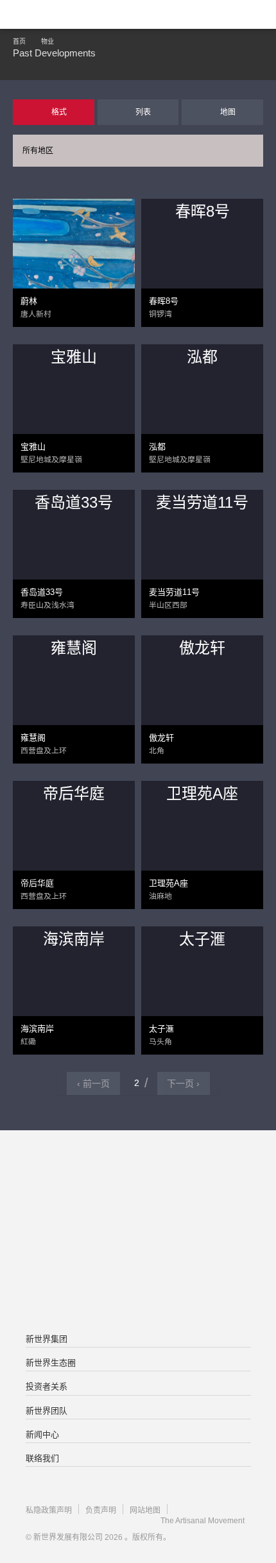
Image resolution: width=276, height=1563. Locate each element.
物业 (47, 41)
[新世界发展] (74, 14)
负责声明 (100, 1510)
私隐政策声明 (49, 1510)
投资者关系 (46, 1386)
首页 (19, 41)
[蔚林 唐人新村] (74, 259)
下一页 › (183, 1083)
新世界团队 (46, 1411)
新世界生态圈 (51, 1362)
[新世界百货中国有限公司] (137, 1284)
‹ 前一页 (93, 1083)
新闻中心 (42, 1434)
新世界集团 (46, 1339)
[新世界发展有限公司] (137, 1182)
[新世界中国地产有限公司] (137, 1233)
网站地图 (145, 1510)
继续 (138, 216)
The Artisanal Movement (202, 1520)
